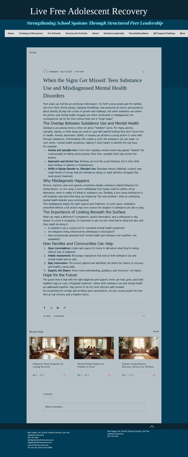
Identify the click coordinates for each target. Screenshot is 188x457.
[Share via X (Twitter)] (51, 307)
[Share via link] (64, 307)
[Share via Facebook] (44, 307)
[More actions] (143, 71)
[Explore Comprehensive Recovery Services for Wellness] (139, 348)
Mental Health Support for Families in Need (90, 365)
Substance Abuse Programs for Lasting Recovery (48, 365)
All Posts (32, 53)
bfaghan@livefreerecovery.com (40, 443)
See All (156, 332)
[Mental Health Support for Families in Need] (94, 348)
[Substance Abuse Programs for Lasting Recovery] (49, 348)
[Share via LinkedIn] (58, 307)
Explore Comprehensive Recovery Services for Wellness (138, 365)
